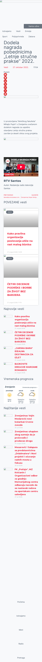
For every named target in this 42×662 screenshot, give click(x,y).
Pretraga (21, 658)
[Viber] (21, 84)
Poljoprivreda (18, 36)
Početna (21, 602)
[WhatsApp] (21, 87)
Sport (4, 36)
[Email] (21, 94)
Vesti (18, 31)
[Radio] (21, 639)
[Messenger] (21, 77)
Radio (21, 644)
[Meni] (21, 625)
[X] (21, 90)
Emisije (28, 31)
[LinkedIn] (21, 81)
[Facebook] (21, 74)
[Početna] (21, 597)
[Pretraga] (21, 653)
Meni (21, 630)
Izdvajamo (6, 31)
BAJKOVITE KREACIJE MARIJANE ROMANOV (26, 367)
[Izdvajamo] (21, 611)
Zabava (31, 36)
